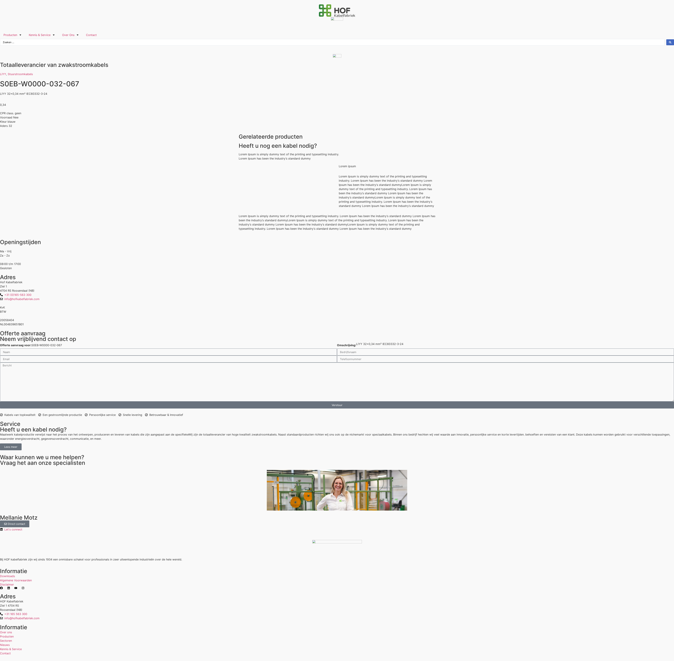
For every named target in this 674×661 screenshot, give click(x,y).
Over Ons (68, 35)
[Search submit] (670, 42)
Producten (10, 35)
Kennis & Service (40, 35)
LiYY (3, 74)
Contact (91, 35)
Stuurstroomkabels (20, 74)
